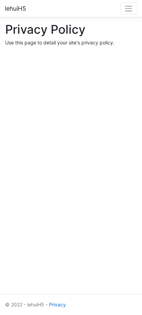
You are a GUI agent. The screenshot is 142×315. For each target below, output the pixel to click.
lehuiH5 (15, 8)
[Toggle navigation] (128, 8)
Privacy (57, 304)
